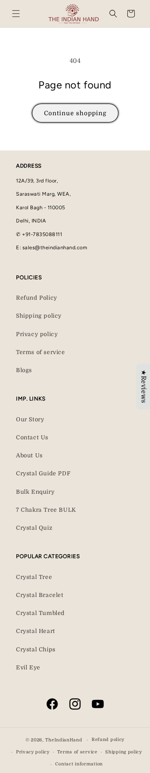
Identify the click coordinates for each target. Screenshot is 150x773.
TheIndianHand (63, 740)
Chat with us (132, 755)
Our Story (30, 419)
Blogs (24, 370)
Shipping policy (39, 315)
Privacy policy (37, 334)
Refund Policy (36, 297)
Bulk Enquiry (35, 492)
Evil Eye (28, 667)
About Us (29, 455)
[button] (16, 13)
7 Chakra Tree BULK (46, 510)
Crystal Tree (34, 577)
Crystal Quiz (34, 528)
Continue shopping (75, 113)
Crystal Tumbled (40, 613)
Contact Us (32, 437)
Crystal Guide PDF (43, 473)
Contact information (79, 764)
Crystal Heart (35, 631)
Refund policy (108, 739)
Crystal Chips (36, 649)
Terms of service (40, 352)
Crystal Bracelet (40, 595)
